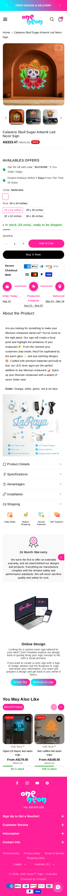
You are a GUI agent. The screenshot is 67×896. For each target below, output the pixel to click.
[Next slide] (60, 5)
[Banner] (33, 425)
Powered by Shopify (33, 879)
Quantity (8, 235)
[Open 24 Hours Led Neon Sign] (18, 729)
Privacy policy (32, 853)
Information (11, 833)
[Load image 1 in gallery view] (16, 117)
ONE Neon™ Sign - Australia (38, 874)
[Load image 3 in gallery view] (50, 117)
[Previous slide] (7, 5)
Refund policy (11, 853)
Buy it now (33, 254)
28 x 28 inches (35, 210)
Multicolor (5, 196)
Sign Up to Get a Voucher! (21, 816)
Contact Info (11, 842)
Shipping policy (36, 858)
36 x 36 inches (35, 216)
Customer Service (15, 825)
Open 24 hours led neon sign (17, 753)
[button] (5, 19)
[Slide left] (6, 118)
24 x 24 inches (13, 210)
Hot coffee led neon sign (49, 753)
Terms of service (54, 853)
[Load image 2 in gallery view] (33, 117)
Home (6, 32)
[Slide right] (61, 118)
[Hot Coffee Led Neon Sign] (49, 729)
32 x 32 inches (13, 216)
